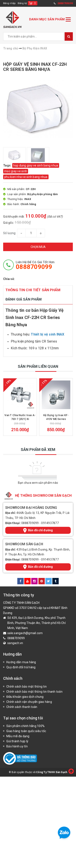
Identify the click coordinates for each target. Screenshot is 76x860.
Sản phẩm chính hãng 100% (25, 726)
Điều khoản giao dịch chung (25, 696)
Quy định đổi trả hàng (20, 667)
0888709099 (30, 523)
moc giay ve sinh (15, 171)
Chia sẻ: (9, 279)
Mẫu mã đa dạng (18, 736)
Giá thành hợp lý (17, 741)
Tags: (7, 165)
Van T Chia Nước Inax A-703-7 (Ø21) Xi (19, 417)
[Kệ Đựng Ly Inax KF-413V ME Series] (56, 394)
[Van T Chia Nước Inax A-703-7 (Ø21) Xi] (20, 394)
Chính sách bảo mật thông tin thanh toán (34, 691)
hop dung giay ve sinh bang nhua (35, 165)
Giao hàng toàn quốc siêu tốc (26, 731)
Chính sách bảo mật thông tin (26, 686)
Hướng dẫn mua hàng (21, 662)
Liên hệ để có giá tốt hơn (35, 265)
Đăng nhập (9, 3)
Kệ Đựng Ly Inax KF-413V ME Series (55, 417)
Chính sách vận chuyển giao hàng (29, 701)
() (35, 3)
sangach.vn (15, 643)
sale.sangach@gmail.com (25, 633)
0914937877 (50, 523)
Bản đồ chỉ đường (40, 530)
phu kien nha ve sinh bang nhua (26, 177)
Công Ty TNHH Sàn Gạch (51, 772)
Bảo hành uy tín (17, 746)
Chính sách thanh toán (21, 707)
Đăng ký (22, 3)
